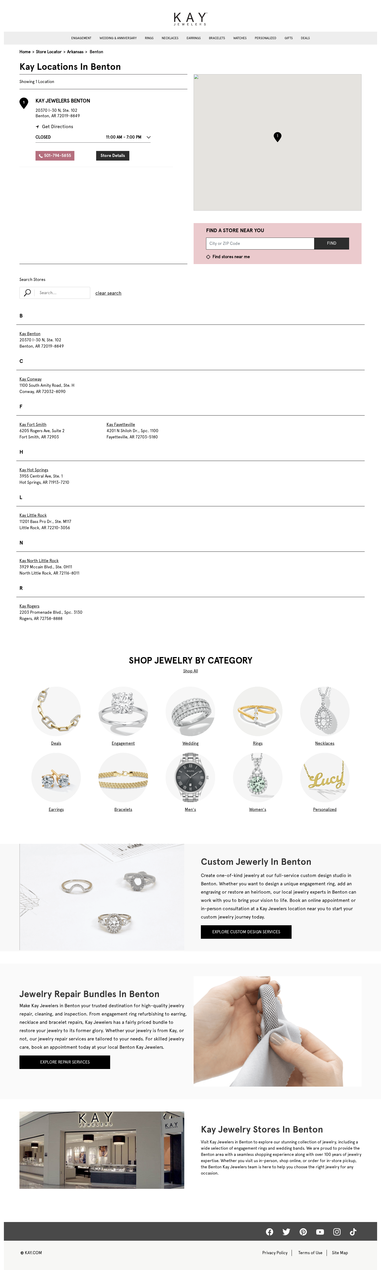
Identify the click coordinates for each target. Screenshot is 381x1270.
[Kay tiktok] (353, 1232)
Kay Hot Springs (33, 469)
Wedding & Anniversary (118, 38)
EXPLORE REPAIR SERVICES (65, 1062)
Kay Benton (29, 333)
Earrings (194, 38)
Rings (149, 38)
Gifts (289, 38)
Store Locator (49, 51)
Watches (239, 38)
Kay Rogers (29, 606)
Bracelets (217, 38)
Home (25, 51)
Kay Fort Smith (32, 424)
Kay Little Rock (33, 515)
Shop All (190, 670)
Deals (305, 38)
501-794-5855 (57, 155)
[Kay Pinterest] (303, 1232)
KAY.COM (31, 1252)
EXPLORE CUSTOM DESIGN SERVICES (246, 931)
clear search (108, 293)
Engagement (81, 38)
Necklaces (170, 38)
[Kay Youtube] (320, 1231)
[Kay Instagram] (337, 1232)
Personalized (265, 38)
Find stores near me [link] (230, 256)
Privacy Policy (274, 1252)
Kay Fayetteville (121, 424)
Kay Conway (30, 379)
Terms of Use (310, 1252)
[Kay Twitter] (286, 1231)
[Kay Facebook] (269, 1232)
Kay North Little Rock (39, 560)
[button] (93, 138)
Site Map (340, 1252)
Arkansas (75, 51)
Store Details (113, 155)
